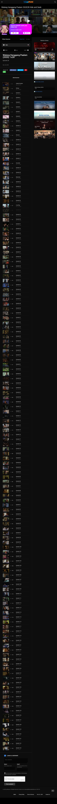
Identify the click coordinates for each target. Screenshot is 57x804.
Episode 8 (18, 116)
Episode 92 (18, 509)
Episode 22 (18, 181)
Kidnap (17, 88)
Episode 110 (18, 593)
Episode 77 (18, 439)
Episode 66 (18, 387)
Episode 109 (18, 588)
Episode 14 (18, 144)
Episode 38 (18, 256)
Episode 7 (18, 111)
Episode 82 (18, 462)
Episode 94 (18, 518)
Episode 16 (18, 153)
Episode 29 (18, 214)
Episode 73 (18, 420)
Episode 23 (18, 186)
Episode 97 (18, 532)
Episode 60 (18, 359)
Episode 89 (18, 495)
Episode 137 (18, 719)
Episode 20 (18, 172)
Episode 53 (18, 326)
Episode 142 (18, 743)
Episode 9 (18, 120)
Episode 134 (18, 705)
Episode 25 (18, 195)
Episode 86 (18, 481)
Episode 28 (18, 209)
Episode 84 (18, 471)
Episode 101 (18, 551)
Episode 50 (18, 312)
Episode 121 (18, 645)
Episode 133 (18, 701)
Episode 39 (18, 261)
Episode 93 (18, 514)
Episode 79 (18, 448)
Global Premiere (19, 83)
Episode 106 (18, 574)
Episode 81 (18, 457)
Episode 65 (18, 382)
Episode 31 (18, 223)
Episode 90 (18, 499)
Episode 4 (18, 97)
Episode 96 (18, 528)
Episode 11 (18, 130)
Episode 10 (18, 125)
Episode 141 (18, 738)
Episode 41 (18, 270)
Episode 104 (18, 565)
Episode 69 (18, 401)
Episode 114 (18, 612)
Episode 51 (18, 317)
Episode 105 (18, 570)
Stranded (18, 163)
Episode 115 (18, 616)
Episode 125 (18, 663)
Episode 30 (18, 219)
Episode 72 (18, 415)
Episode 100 (18, 546)
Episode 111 (18, 598)
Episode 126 (18, 668)
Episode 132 (18, 696)
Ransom (18, 134)
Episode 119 (18, 635)
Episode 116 (18, 621)
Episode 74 (18, 425)
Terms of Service (30, 794)
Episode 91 (18, 504)
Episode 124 (18, 659)
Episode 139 (18, 729)
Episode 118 (18, 630)
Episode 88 (18, 490)
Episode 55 (18, 336)
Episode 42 (18, 275)
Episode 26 (18, 200)
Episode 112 (18, 602)
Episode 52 (18, 322)
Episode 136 (18, 715)
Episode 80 (18, 453)
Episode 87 (18, 485)
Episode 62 (18, 368)
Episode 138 (18, 724)
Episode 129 (18, 682)
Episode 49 (18, 308)
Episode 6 (18, 106)
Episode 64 (18, 378)
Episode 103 (18, 560)
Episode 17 (18, 158)
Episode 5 (18, 102)
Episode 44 (18, 284)
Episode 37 (18, 251)
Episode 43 (18, 280)
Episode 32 (18, 228)
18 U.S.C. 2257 (40, 794)
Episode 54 (18, 331)
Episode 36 (18, 247)
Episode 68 (18, 397)
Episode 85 (18, 476)
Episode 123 (18, 654)
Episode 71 (18, 411)
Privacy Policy (21, 794)
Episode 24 (18, 191)
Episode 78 (18, 443)
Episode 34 (18, 237)
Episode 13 (18, 139)
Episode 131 (18, 691)
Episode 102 (18, 556)
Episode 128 (18, 677)
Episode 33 (18, 233)
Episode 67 (18, 392)
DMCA (14, 794)
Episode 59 (18, 354)
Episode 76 (18, 434)
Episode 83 (18, 467)
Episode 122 (18, 649)
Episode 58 (18, 350)
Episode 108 (18, 584)
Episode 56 (18, 340)
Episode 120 (18, 640)
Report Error (22, 39)
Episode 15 (18, 149)
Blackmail (18, 177)
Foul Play (18, 205)
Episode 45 (18, 289)
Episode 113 (18, 607)
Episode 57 (18, 345)
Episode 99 (18, 542)
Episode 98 (18, 537)
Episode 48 (18, 303)
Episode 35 (18, 242)
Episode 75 (18, 429)
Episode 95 (18, 523)
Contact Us (48, 794)
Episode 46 (18, 294)
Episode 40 (18, 266)
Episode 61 (18, 364)
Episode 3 (18, 92)
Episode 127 (18, 673)
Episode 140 (18, 733)
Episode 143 (18, 747)
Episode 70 (18, 406)
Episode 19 (18, 167)
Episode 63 (18, 373)
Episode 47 (18, 298)
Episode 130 (18, 687)
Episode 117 (18, 626)
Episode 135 (18, 710)
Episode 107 (18, 579)
